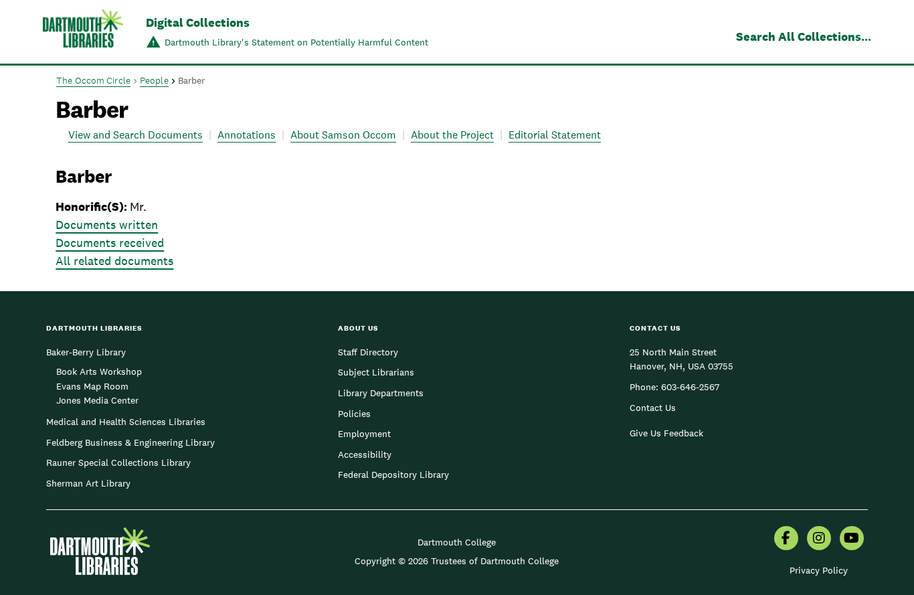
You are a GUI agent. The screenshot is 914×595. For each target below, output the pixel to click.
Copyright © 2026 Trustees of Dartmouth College (457, 561)
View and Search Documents (135, 135)
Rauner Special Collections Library (118, 462)
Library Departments (381, 393)
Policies (354, 414)
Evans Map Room (92, 386)
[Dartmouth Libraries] (83, 33)
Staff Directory (368, 352)
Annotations (246, 135)
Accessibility (364, 454)
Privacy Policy (819, 570)
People (154, 80)
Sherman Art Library (88, 483)
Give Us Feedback (666, 433)
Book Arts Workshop (99, 371)
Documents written (107, 224)
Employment (364, 434)
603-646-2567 (690, 387)
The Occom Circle (93, 80)
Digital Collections (198, 22)
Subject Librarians (376, 372)
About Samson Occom (343, 135)
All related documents (114, 260)
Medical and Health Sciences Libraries (125, 422)
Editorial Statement (555, 135)
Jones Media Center (97, 400)
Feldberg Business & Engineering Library (130, 442)
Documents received (110, 242)
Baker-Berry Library (86, 352)
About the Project (452, 135)
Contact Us (653, 408)
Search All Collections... (803, 36)
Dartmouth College (457, 542)
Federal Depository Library (393, 475)
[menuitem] (786, 539)
